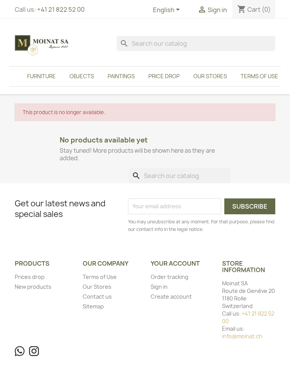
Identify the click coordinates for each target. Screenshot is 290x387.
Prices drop (30, 276)
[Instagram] (34, 351)
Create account (171, 296)
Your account (175, 263)
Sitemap (93, 306)
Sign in (159, 286)
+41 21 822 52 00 (61, 9)
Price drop (164, 76)
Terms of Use (259, 76)
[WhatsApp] (20, 351)
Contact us (97, 296)
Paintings (121, 76)
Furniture (41, 76)
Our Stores (210, 76)
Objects (81, 76)
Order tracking (169, 276)
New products (33, 286)
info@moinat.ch (242, 336)
